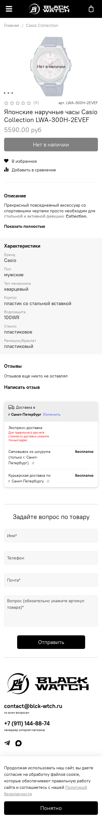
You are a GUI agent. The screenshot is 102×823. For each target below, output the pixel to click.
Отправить (51, 642)
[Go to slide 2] (8, 93)
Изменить (51, 414)
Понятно (51, 808)
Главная (11, 25)
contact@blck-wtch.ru (33, 706)
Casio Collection (42, 25)
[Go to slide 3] (12, 93)
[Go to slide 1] (4, 93)
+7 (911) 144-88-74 (27, 723)
